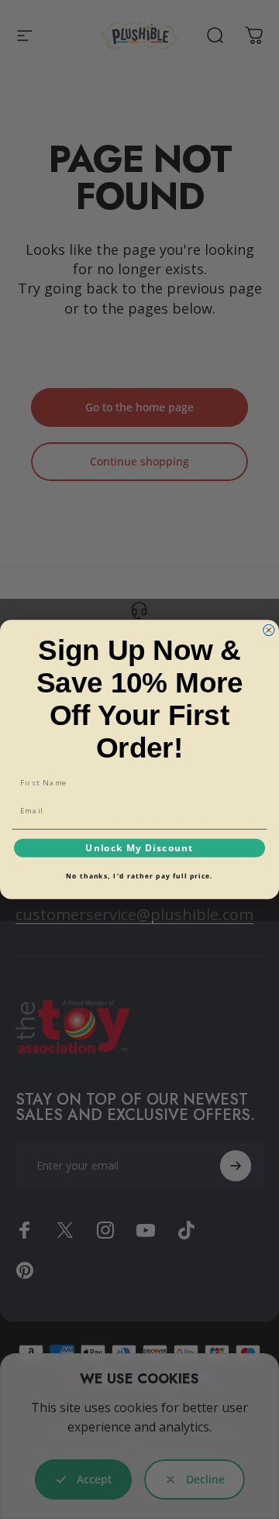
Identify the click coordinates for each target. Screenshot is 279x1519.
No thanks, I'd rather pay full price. (139, 875)
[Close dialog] (269, 629)
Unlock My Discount (139, 847)
